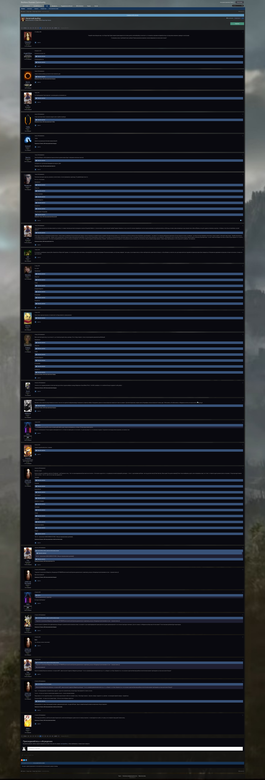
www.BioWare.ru (26, 6)
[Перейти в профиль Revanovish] (28, 179)
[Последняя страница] (59, 28)
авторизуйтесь (64, 743)
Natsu (28, 728)
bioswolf (28, 146)
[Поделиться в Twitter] (24, 760)
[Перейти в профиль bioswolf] (27, 140)
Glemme (27, 326)
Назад (25, 736)
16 (30, 736)
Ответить (237, 23)
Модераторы (43, 8)
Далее (55, 736)
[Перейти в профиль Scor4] (28, 386)
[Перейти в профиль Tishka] (28, 119)
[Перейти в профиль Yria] (28, 98)
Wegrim (27, 628)
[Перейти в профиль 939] (28, 252)
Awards (96, 6)
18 (35, 736)
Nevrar (28, 82)
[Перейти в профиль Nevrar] (28, 75)
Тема (119, 776)
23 (47, 736)
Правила (36, 8)
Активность (54, 6)
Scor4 (28, 391)
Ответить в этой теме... (34, 748)
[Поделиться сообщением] (242, 31)
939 (28, 257)
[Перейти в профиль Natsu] (27, 721)
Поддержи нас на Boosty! (66, 6)
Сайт (47, 6)
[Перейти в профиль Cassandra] (23, 19)
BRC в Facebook (79, 6)
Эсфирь (27, 348)
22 (45, 736)
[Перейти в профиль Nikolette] (28, 269)
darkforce (28, 413)
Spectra (27, 157)
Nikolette (28, 275)
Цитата (39, 42)
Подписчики (237, 18)
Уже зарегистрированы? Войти (227, 2)
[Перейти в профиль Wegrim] (28, 621)
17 (33, 736)
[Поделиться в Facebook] (26, 760)
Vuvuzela (28, 458)
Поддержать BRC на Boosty (132, 15)
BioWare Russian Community (33, 2)
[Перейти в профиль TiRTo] (28, 427)
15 (28, 736)
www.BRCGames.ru (38, 6)
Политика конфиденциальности (130, 776)
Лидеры (89, 6)
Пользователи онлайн (53, 8)
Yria (28, 105)
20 (40, 736)
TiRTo (28, 434)
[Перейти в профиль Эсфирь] (28, 340)
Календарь (29, 8)
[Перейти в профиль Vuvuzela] (28, 451)
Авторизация (230, 18)
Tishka (28, 127)
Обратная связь (142, 776)
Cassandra (31, 20)
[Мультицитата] (35, 42)
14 (242, 18)
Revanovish (27, 185)
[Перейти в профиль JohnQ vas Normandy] (28, 473)
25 (52, 736)
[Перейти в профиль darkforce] (28, 406)
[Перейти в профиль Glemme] (28, 318)
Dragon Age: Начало (46, 20)
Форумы (23, 8)
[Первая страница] (22, 28)
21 (42, 736)
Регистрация (239, 2)
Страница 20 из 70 (64, 736)
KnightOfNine (28, 53)
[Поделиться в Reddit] (22, 760)
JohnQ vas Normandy (28, 481)
